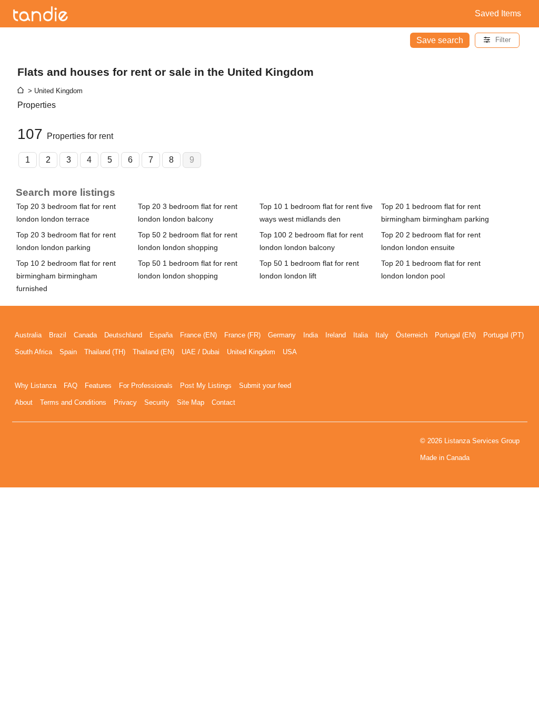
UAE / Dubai (200, 352)
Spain (68, 352)
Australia (28, 335)
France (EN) (198, 335)
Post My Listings (206, 386)
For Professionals (146, 386)
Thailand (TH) (104, 352)
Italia (360, 335)
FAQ (70, 386)
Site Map (190, 402)
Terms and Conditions (73, 402)
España (161, 335)
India (310, 335)
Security (156, 402)
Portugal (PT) (503, 335)
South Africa (33, 352)
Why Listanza (35, 386)
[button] (497, 40)
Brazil (57, 335)
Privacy (125, 402)
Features (98, 386)
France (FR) (242, 335)
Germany (282, 335)
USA (290, 352)
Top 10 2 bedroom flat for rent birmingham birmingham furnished (66, 276)
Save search (439, 40)
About (24, 402)
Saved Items (498, 13)
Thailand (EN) (153, 352)
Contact (223, 402)
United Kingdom (251, 352)
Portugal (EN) (455, 335)
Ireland (335, 335)
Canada (85, 335)
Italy (381, 335)
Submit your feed (265, 386)
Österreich (411, 335)
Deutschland (123, 335)
